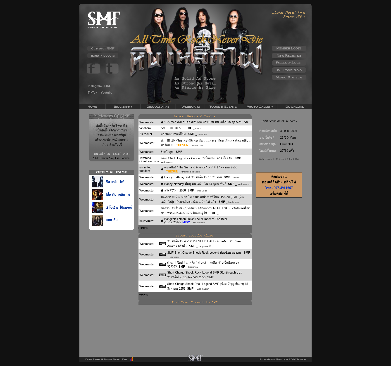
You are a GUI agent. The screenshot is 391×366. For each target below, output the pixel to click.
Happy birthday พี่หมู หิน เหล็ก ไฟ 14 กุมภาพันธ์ (196, 184)
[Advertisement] (279, 273)
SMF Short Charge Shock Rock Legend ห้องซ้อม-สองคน (205, 252)
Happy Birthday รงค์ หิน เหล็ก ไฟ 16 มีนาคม (194, 177)
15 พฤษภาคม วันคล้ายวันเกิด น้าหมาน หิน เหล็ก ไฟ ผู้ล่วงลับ (204, 122)
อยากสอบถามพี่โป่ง (173, 134)
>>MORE (143, 228)
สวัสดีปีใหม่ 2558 (176, 190)
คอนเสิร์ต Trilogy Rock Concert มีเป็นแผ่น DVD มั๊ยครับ (197, 158)
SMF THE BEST (172, 128)
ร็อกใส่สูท (167, 151)
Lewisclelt (286, 144)
